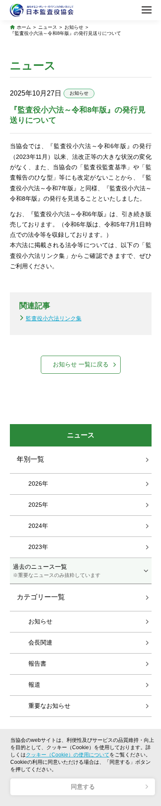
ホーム (24, 27)
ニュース (47, 27)
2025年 (38, 504)
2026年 (38, 483)
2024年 (38, 525)
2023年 (38, 546)
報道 (34, 684)
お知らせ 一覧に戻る (81, 364)
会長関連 (40, 642)
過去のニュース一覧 (56, 570)
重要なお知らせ (49, 705)
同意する (83, 787)
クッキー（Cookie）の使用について (67, 755)
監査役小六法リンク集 (54, 318)
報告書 (37, 663)
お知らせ (73, 27)
